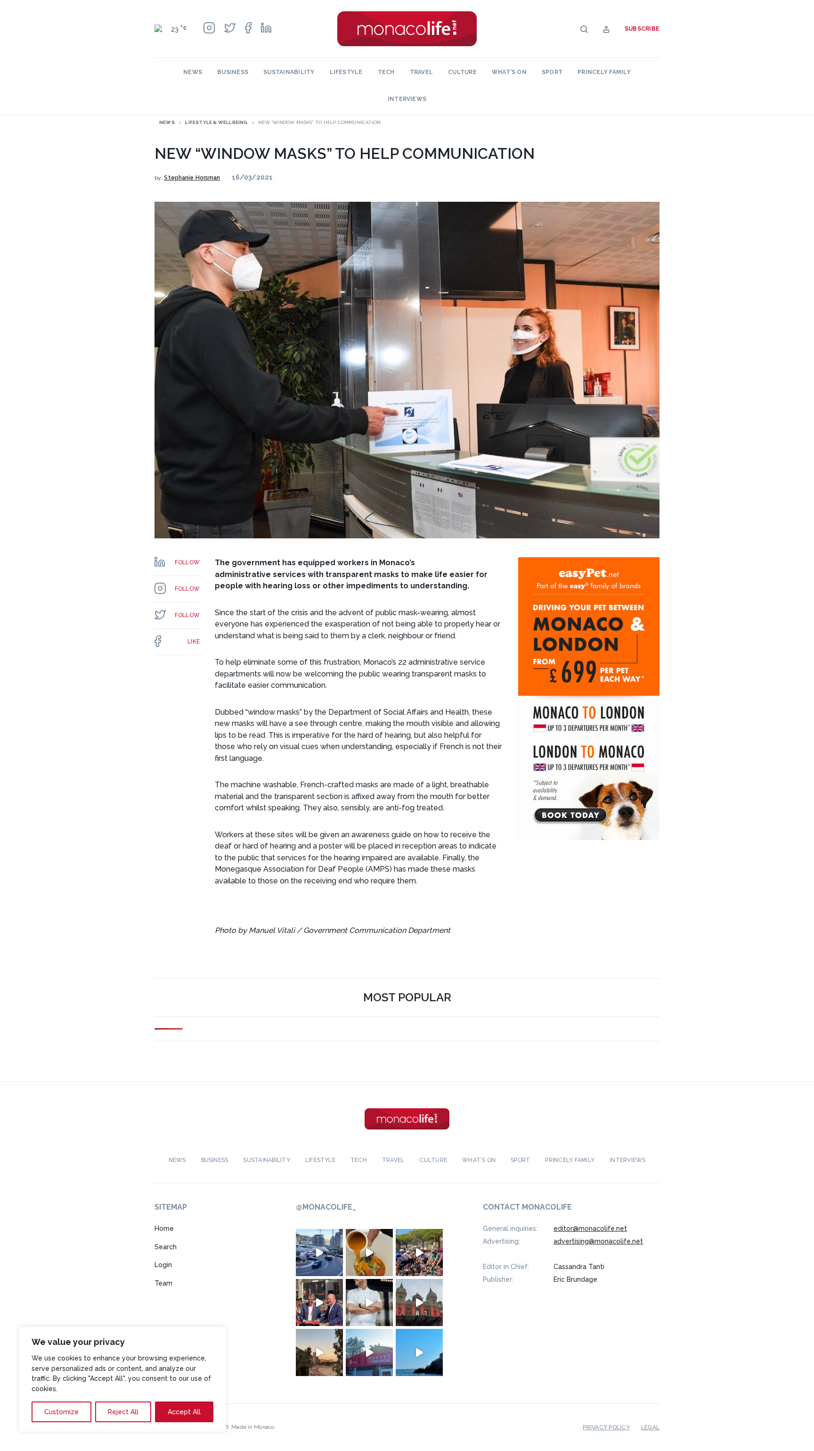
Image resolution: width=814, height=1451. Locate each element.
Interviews (407, 99)
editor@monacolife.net (590, 1228)
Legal (650, 1427)
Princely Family (604, 72)
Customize (61, 1412)
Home (164, 1228)
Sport (552, 72)
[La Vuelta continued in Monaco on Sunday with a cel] (419, 1252)
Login (163, 1265)
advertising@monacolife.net (598, 1241)
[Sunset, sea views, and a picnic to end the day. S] (319, 1352)
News (192, 72)
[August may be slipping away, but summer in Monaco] (369, 1252)
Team (163, 1283)
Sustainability (288, 72)
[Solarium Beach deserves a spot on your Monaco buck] (419, 1352)
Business (232, 72)
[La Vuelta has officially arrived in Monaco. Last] (419, 1302)
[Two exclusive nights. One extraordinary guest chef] (369, 1302)
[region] (122, 1379)
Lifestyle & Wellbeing (216, 122)
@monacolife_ (326, 1207)
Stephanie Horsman (192, 177)
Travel (421, 72)
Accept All (184, 1412)
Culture (462, 72)
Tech (386, 72)
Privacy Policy (606, 1427)
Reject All (123, 1412)
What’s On (509, 72)
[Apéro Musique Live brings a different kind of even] (369, 1352)
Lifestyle (346, 72)
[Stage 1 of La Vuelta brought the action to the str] (319, 1302)
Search (166, 1247)
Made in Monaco (252, 1427)
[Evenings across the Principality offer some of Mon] (319, 1252)
